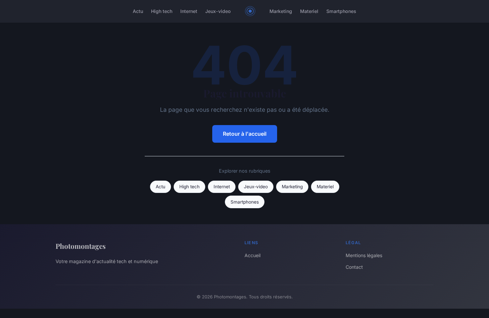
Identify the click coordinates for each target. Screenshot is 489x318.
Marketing (280, 11)
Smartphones (341, 11)
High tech (161, 11)
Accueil (252, 255)
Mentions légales (364, 255)
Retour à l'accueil (244, 133)
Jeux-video (218, 11)
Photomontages (81, 245)
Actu (138, 11)
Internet (188, 11)
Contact (354, 267)
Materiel (309, 11)
